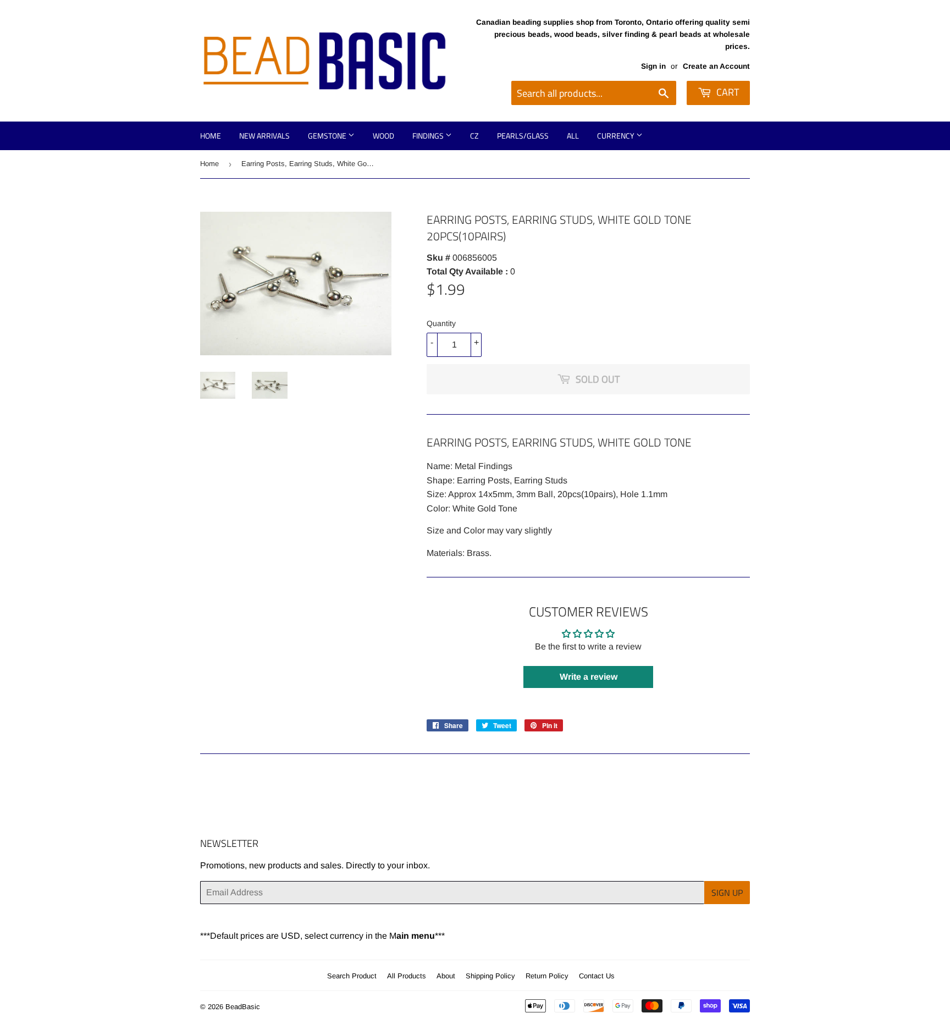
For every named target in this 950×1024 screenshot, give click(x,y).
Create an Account (716, 66)
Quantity (441, 323)
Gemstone (328, 135)
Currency (616, 135)
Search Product (352, 976)
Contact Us (597, 976)
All (573, 135)
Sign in (653, 66)
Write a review (588, 676)
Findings (428, 135)
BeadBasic (242, 1007)
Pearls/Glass (523, 135)
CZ (474, 135)
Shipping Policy (490, 976)
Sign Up (727, 892)
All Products (406, 976)
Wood (383, 135)
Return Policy (547, 976)
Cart (726, 92)
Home (210, 135)
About (446, 976)
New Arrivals (264, 135)
